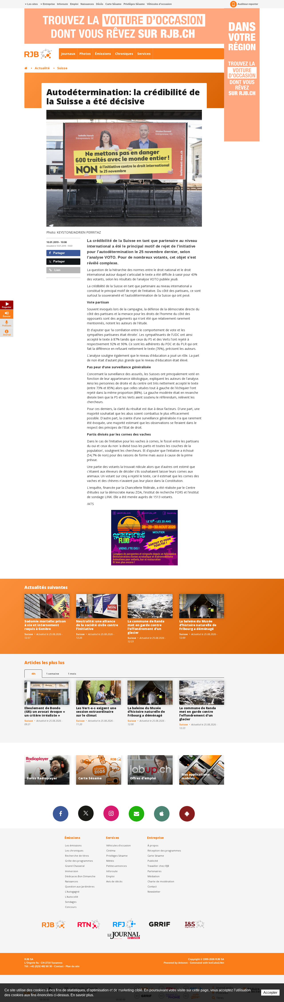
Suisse (62, 68)
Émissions (103, 53)
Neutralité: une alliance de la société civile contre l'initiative (97, 625)
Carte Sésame (113, 4)
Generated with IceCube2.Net (207, 962)
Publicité (153, 860)
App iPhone (162, 814)
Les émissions (73, 845)
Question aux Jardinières (79, 886)
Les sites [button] (32, 4)
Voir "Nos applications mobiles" (150, 770)
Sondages (70, 901)
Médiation (154, 876)
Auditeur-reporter (248, 4)
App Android (187, 814)
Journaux (68, 53)
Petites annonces (116, 865)
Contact (152, 886)
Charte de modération (161, 881)
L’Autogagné (72, 891)
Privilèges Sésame (134, 4)
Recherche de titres (77, 855)
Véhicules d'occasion (159, 4)
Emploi (74, 4)
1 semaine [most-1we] (52, 673)
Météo (110, 860)
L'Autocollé (71, 896)
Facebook (60, 814)
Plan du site (72, 966)
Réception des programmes (164, 850)
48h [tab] (33, 673)
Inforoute (62, 4)
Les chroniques (74, 850)
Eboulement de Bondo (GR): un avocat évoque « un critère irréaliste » (44, 712)
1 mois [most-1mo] (72, 673)
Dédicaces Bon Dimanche (80, 876)
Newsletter (154, 891)
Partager (58, 253)
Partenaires (154, 871)
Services (144, 53)
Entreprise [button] (48, 4)
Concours (70, 906)
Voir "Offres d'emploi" (98, 770)
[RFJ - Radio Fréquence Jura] (124, 924)
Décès (99, 4)
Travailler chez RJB (158, 865)
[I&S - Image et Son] (194, 924)
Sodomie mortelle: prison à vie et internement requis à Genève (45, 625)
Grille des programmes (79, 860)
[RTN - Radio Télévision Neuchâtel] (88, 924)
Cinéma (110, 850)
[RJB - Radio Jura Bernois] (53, 924)
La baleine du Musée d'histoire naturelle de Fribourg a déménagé (198, 625)
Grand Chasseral (75, 865)
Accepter (270, 992)
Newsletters (136, 814)
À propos (153, 845)
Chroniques (124, 53)
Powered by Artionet (176, 962)
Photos (85, 53)
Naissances (87, 4)
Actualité (42, 68)
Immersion (71, 871)
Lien (56, 270)
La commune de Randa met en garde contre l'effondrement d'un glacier (146, 626)
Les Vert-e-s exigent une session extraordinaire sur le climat (96, 712)
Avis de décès (114, 881)
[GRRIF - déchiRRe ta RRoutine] (159, 924)
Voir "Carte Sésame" (46, 770)
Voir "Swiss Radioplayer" (201, 770)
